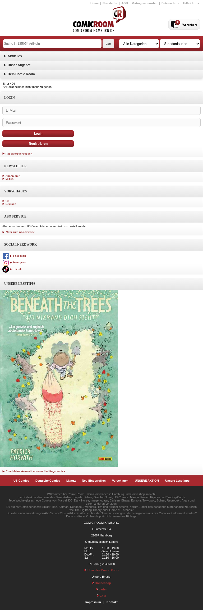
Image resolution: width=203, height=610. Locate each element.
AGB (124, 3)
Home (94, 3)
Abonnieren (13, 175)
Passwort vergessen (19, 153)
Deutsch (11, 203)
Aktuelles (15, 56)
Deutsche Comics (47, 480)
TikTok (17, 269)
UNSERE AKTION (147, 480)
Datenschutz (170, 3)
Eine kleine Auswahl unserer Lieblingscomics (35, 471)
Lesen (9, 178)
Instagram (19, 262)
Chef (103, 595)
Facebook (19, 255)
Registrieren (38, 144)
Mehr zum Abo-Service (20, 232)
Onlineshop (103, 583)
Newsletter (110, 3)
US (7, 201)
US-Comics (21, 480)
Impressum (93, 602)
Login (38, 133)
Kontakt (112, 602)
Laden (103, 589)
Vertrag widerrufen (145, 3)
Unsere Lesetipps (177, 480)
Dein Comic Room (21, 74)
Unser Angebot (19, 65)
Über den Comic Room (103, 570)
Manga (71, 480)
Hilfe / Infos (191, 3)
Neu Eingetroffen (94, 480)
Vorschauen (120, 480)
